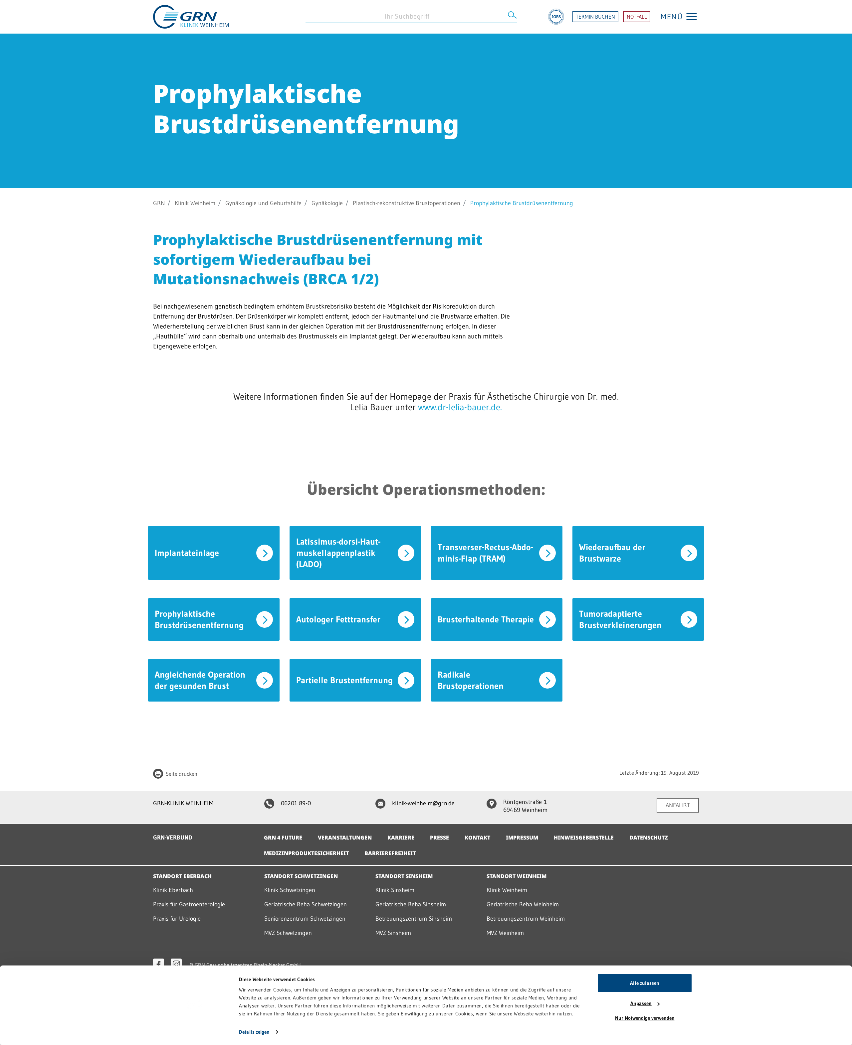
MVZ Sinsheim (393, 933)
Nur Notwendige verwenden (645, 1018)
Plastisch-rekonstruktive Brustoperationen (406, 203)
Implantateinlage (187, 553)
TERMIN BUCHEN (595, 16)
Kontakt (477, 837)
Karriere (400, 837)
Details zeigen (254, 1032)
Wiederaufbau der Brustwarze (612, 553)
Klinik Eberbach (173, 890)
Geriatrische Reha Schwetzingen (305, 904)
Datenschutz (648, 837)
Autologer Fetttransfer (338, 619)
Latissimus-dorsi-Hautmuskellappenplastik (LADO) (338, 553)
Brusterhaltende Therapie (486, 619)
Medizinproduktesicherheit (306, 853)
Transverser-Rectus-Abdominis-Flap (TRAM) (485, 553)
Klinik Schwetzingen (289, 890)
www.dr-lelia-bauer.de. (459, 407)
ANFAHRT (678, 805)
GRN (159, 203)
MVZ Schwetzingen (288, 933)
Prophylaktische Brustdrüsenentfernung (199, 619)
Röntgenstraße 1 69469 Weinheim (525, 806)
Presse (439, 837)
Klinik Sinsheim (394, 890)
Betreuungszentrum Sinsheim (413, 918)
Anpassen (641, 1003)
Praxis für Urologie (177, 918)
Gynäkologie (327, 203)
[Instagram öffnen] (176, 964)
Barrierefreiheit (390, 853)
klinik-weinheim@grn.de (423, 803)
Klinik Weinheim (195, 203)
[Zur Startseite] (191, 16)
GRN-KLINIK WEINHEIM (183, 803)
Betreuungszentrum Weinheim (526, 918)
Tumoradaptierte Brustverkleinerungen (620, 619)
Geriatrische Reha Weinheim (523, 904)
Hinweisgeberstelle (584, 837)
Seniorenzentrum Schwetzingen (304, 918)
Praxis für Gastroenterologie (189, 904)
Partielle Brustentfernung (344, 680)
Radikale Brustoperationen (471, 680)
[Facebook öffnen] (158, 964)
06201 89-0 (296, 803)
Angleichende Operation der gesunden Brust (200, 680)
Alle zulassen (644, 983)
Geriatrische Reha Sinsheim (410, 904)
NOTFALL (637, 16)
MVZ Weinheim (505, 933)
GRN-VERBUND (172, 837)
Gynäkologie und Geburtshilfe (263, 203)
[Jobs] (556, 17)
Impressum (522, 837)
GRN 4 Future (283, 837)
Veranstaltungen (345, 837)
